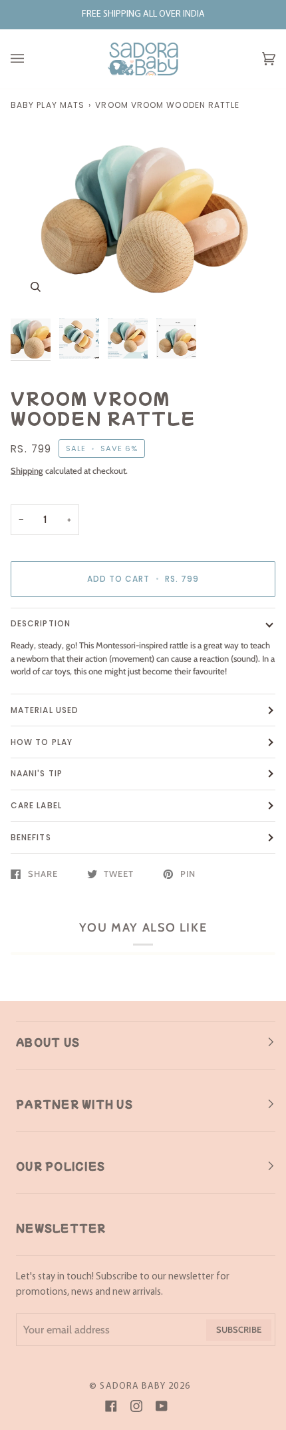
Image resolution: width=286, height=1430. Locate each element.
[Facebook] (111, 1406)
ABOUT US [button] (48, 1042)
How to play (41, 742)
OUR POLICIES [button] (60, 1166)
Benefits (31, 837)
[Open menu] (31, 59)
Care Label (36, 805)
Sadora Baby (133, 1386)
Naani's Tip (37, 773)
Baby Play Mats (47, 105)
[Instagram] (136, 1406)
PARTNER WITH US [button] (74, 1104)
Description (41, 623)
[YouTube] (162, 1406)
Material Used (44, 710)
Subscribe (238, 1329)
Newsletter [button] (61, 1228)
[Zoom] (35, 287)
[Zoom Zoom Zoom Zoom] (143, 216)
